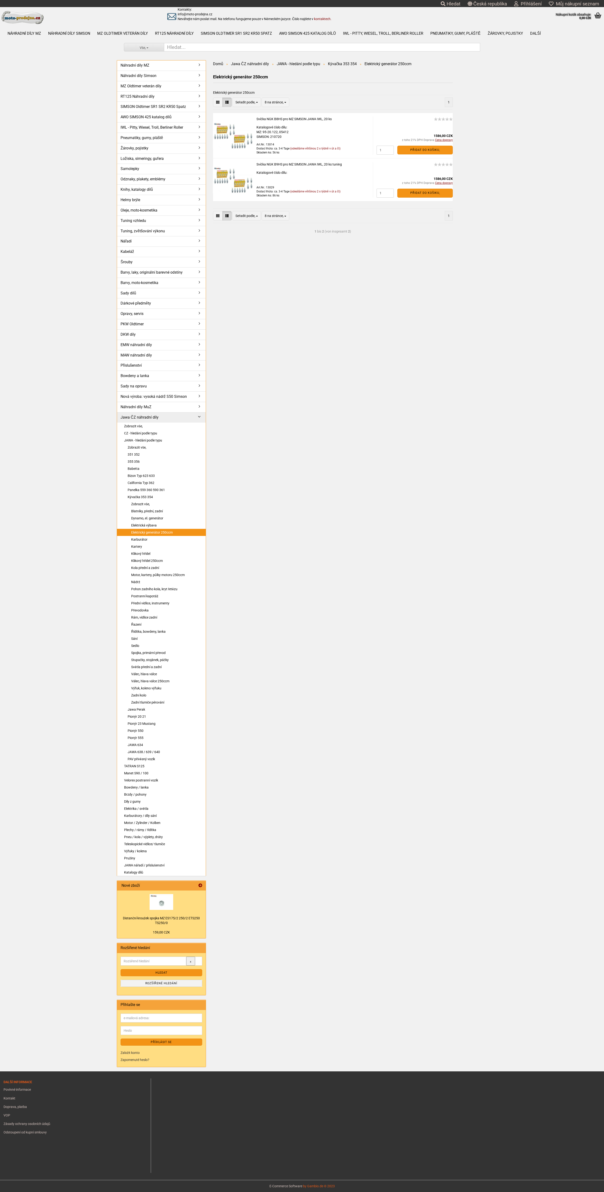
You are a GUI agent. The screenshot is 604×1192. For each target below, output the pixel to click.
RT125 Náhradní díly (174, 33)
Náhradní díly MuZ (136, 407)
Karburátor (139, 539)
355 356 (134, 461)
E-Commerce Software (285, 1186)
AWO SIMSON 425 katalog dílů (307, 33)
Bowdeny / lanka (136, 787)
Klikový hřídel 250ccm (147, 561)
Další (535, 33)
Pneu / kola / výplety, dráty (143, 837)
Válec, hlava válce (144, 674)
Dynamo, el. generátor (147, 518)
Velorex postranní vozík (141, 780)
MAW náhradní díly (136, 355)
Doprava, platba (15, 1107)
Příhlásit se (161, 1042)
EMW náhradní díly (136, 345)
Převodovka (140, 610)
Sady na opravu (134, 386)
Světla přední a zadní (146, 667)
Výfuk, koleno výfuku (146, 688)
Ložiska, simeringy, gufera (142, 158)
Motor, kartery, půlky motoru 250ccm (158, 575)
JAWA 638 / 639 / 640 (144, 752)
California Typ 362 (141, 483)
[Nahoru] (13, 1185)
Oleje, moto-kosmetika (139, 210)
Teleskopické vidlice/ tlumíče (144, 844)
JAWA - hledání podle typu (143, 440)
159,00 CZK (161, 932)
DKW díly (128, 334)
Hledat (453, 4)
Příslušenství (131, 365)
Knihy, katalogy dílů (137, 189)
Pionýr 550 (135, 731)
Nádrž (135, 582)
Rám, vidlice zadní (144, 617)
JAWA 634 (135, 745)
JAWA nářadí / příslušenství (144, 865)
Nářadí (126, 241)
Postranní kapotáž (144, 596)
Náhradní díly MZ (24, 33)
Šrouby (127, 262)
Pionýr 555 (135, 738)
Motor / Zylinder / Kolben (142, 823)
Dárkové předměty (136, 303)
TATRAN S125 (134, 766)
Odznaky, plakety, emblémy (143, 179)
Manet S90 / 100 (136, 773)
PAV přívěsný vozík (141, 759)
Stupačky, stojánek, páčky (150, 660)
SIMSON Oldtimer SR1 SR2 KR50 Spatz (236, 33)
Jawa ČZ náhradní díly (140, 417)
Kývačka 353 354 (140, 497)
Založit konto (130, 1053)
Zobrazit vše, (133, 426)
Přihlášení (530, 4)
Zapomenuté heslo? (135, 1060)
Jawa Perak (136, 709)
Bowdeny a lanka (135, 375)
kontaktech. (322, 19)
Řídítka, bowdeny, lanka (148, 631)
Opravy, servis (132, 313)
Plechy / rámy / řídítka (140, 830)
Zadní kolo (138, 695)
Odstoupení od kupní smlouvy (25, 1132)
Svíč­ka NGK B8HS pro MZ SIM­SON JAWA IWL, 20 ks (294, 119)
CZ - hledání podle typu (140, 433)
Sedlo (135, 646)
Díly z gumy (132, 801)
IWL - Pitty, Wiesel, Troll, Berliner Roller (383, 33)
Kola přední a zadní (145, 568)
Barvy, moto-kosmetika (139, 282)
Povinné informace (17, 1089)
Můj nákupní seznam (576, 4)
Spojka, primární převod (148, 653)
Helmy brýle (130, 200)
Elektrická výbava (144, 525)
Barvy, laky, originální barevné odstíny (152, 272)
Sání (134, 639)
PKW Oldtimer (132, 324)
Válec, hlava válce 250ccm (150, 681)
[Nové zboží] (200, 885)
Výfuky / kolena (135, 851)
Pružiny (129, 858)
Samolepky (130, 168)
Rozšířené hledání (161, 983)
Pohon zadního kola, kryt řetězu (154, 589)
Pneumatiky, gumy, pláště (455, 33)
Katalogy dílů (133, 872)
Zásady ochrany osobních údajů (27, 1124)
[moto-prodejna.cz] (73, 17)
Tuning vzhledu (133, 220)
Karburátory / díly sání (140, 816)
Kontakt (9, 1098)
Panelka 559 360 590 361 (146, 490)
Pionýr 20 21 (137, 716)
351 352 (134, 454)
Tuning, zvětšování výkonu (143, 231)
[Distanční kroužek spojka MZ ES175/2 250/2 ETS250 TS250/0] (161, 902)
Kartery (136, 546)
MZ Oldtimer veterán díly (122, 33)
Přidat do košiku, (425, 150)
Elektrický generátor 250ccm (152, 532)
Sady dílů (128, 293)
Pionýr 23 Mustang (141, 723)
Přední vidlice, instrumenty (150, 603)
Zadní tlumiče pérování (147, 702)
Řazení (136, 624)
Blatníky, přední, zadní (147, 511)
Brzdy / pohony (135, 794)
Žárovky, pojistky (505, 33)
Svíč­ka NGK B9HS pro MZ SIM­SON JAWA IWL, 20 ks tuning (299, 164)
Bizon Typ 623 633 (141, 476)
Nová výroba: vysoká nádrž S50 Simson (154, 396)
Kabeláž (127, 251)
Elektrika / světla (136, 808)
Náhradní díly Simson (69, 33)
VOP (7, 1115)
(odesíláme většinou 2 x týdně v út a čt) (315, 148)
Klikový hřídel (140, 554)
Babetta (133, 469)
